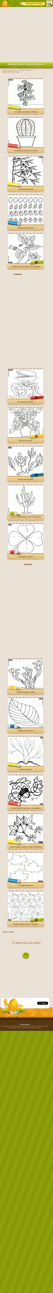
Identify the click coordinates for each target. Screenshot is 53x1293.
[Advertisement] (26, 34)
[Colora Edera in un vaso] (25, 437)
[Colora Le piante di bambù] (25, 185)
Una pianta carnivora (26, 402)
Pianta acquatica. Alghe (26, 692)
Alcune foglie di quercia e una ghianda (26, 808)
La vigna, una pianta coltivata (25, 112)
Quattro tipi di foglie (26, 228)
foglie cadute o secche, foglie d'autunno (26, 847)
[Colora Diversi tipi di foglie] (25, 475)
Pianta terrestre (26, 769)
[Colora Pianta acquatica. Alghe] (25, 688)
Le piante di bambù (25, 189)
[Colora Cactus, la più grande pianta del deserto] (25, 514)
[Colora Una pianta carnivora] (25, 398)
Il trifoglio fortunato (25, 557)
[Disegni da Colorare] (5, 3)
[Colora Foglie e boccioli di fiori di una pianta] (25, 262)
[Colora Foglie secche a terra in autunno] (25, 920)
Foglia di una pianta (26, 731)
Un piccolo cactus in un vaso (26, 150)
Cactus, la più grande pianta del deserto (25, 517)
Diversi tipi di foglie (25, 479)
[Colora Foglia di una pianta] (25, 727)
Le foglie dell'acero (25, 885)
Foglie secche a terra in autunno (25, 924)
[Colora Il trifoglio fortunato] (25, 553)
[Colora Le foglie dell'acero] (25, 881)
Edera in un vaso (25, 441)
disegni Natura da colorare (28, 943)
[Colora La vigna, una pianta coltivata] (25, 108)
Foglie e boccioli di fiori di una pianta (25, 266)
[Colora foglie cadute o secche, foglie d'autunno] (25, 843)
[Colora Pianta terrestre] (25, 765)
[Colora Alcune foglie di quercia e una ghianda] (25, 804)
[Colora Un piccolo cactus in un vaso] (25, 146)
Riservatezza (25, 1024)
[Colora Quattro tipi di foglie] (25, 224)
